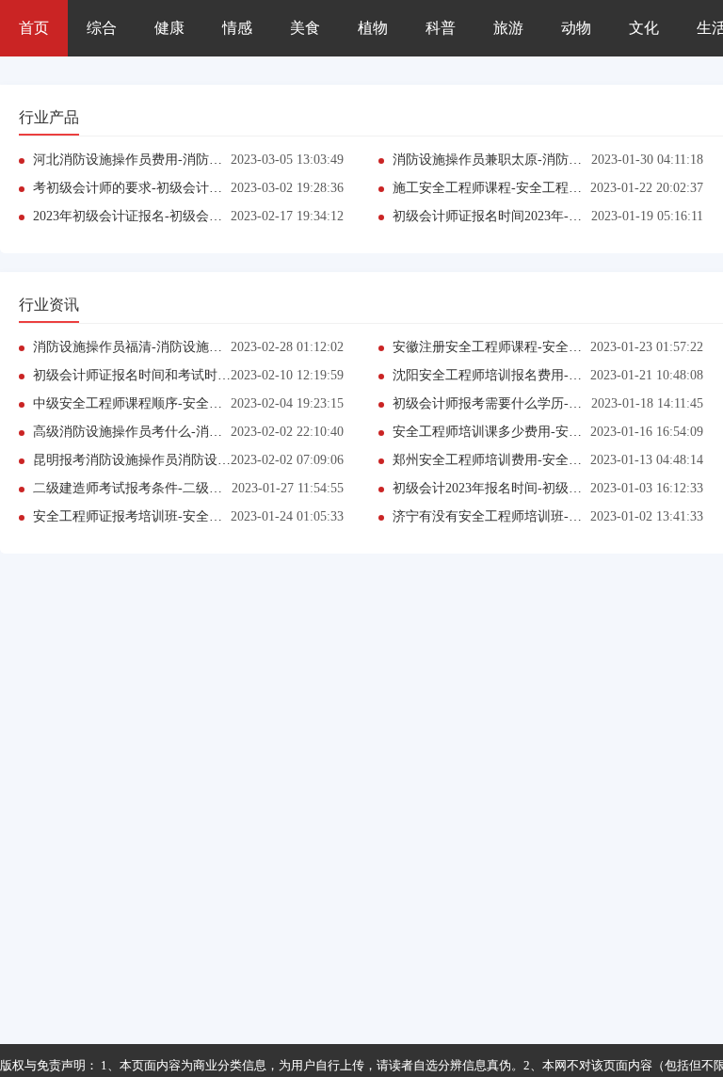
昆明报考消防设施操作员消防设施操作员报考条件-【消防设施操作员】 (239, 460)
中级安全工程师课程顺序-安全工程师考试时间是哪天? (189, 403)
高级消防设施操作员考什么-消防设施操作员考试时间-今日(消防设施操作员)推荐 (266, 432)
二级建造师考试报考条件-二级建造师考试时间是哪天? (189, 488)
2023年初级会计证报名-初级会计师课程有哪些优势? (183, 216)
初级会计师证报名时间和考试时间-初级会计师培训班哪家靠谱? (216, 375)
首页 (34, 28)
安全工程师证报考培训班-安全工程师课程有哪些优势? (189, 516)
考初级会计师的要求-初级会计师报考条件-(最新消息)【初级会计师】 (233, 188)
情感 (237, 28)
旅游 (508, 28)
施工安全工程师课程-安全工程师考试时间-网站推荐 (542, 188)
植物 (373, 28)
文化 (644, 28)
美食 (305, 28)
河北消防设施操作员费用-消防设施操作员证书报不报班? (196, 160)
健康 (169, 28)
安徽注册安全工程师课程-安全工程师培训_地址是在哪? (553, 347)
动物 (576, 28)
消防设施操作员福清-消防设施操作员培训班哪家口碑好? (196, 347)
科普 (441, 28)
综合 (102, 28)
